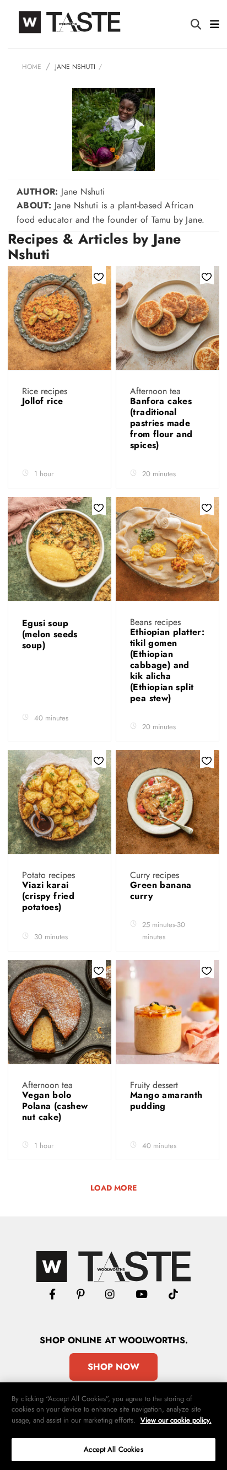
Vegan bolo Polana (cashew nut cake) (55, 1106)
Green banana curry (161, 890)
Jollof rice (44, 401)
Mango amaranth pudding (166, 1100)
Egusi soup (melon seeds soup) (50, 634)
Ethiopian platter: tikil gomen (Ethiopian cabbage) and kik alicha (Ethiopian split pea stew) (167, 665)
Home (31, 67)
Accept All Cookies (113, 1449)
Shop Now (113, 1366)
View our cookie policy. (176, 1420)
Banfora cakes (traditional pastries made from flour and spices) (161, 423)
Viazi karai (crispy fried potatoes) (48, 896)
